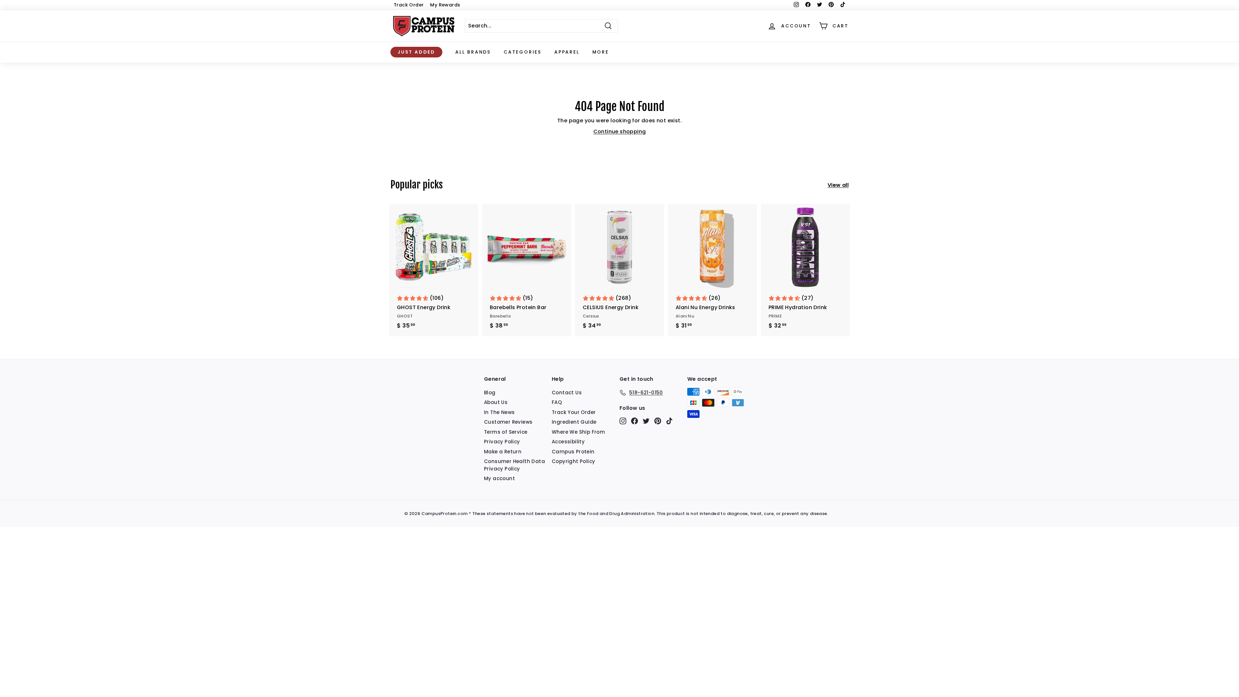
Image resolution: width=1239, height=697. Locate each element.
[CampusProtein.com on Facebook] (634, 420)
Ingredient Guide (574, 422)
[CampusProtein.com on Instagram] (623, 420)
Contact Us (567, 392)
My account (499, 478)
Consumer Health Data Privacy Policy (514, 465)
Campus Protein (573, 451)
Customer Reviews (508, 422)
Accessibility (568, 441)
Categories (522, 52)
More (600, 52)
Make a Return (502, 451)
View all (838, 185)
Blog (490, 392)
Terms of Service (505, 432)
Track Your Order (574, 412)
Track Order (409, 5)
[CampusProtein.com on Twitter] (646, 420)
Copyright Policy (573, 461)
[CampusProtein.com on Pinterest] (657, 420)
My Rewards (445, 5)
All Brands (473, 52)
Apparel (566, 52)
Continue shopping (619, 131)
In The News (499, 412)
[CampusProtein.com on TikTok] (669, 420)
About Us (496, 402)
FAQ (557, 402)
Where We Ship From (578, 432)
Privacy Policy (502, 441)
